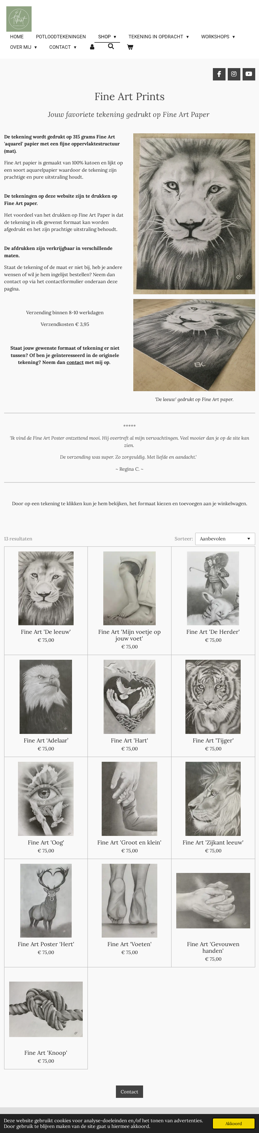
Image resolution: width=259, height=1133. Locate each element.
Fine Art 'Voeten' (129, 944)
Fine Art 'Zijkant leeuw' (213, 842)
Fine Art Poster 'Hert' (46, 944)
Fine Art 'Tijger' (213, 740)
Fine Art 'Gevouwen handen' (213, 947)
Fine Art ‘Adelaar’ (46, 740)
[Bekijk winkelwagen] (130, 47)
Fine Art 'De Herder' (213, 631)
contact (75, 362)
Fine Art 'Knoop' (45, 1052)
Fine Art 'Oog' (46, 842)
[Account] (92, 47)
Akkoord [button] (234, 1123)
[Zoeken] (111, 46)
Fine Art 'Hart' (129, 740)
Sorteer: (184, 539)
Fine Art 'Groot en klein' (129, 842)
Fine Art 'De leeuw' (46, 631)
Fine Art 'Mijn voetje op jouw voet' (129, 635)
